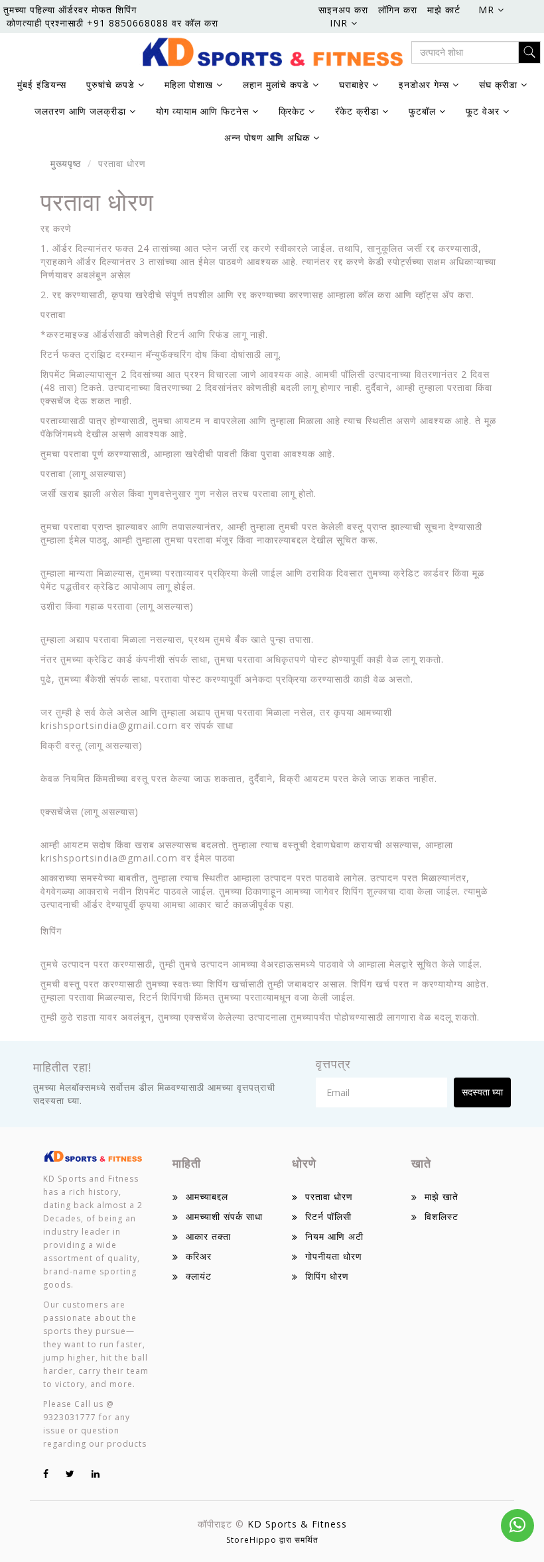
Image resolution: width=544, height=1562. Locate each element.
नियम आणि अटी (334, 1236)
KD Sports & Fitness (297, 1524)
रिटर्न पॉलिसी (328, 1216)
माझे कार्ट (443, 9)
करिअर (199, 1256)
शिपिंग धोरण (327, 1276)
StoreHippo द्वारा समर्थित (272, 1539)
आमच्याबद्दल (207, 1196)
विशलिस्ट (441, 1216)
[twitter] (70, 1473)
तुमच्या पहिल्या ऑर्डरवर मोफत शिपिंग (70, 9)
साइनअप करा (343, 9)
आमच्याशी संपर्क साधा (224, 1216)
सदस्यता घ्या (482, 1092)
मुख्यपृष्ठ (65, 163)
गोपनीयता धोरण (333, 1256)
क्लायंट (199, 1276)
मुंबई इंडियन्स (41, 84)
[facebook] (46, 1473)
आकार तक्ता (208, 1236)
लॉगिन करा (397, 9)
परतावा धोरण (329, 1196)
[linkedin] (96, 1473)
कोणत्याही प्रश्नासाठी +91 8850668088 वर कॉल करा (112, 23)
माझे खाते (441, 1196)
